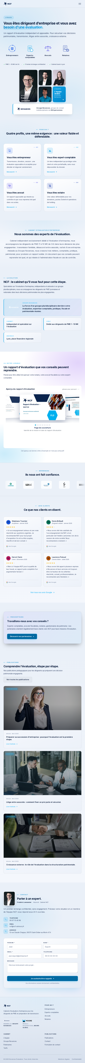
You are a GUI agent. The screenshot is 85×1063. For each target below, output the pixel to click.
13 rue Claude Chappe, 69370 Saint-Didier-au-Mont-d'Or (30, 932)
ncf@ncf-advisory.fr (17, 926)
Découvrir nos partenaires (21, 636)
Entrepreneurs (50, 1009)
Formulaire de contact (52, 1045)
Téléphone (47, 952)
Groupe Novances (10, 1041)
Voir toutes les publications (18, 679)
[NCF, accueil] (8, 4)
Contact (47, 1041)
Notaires (48, 1019)
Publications (49, 1038)
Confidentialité (76, 1059)
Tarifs (6, 1048)
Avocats (47, 1016)
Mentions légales (64, 1059)
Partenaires (8, 1045)
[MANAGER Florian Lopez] (45, 77)
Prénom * (11, 942)
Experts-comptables (52, 1012)
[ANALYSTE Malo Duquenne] (59, 77)
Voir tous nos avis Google (41, 592)
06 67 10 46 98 (15, 920)
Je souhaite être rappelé (41, 978)
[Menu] (79, 4)
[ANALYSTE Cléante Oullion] (45, 94)
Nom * (45, 942)
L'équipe (6, 1038)
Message (10, 961)
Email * (10, 952)
